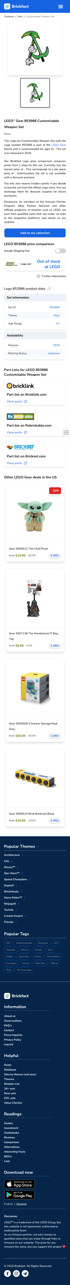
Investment (11, 1128)
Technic (9, 910)
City (6, 861)
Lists (7, 1161)
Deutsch (21, 1204)
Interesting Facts (14, 1152)
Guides (8, 1123)
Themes (9, 1079)
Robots (38, 956)
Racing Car (43, 943)
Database (10, 1070)
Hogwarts (10, 949)
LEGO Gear (58, 145)
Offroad (54, 963)
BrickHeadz (11, 891)
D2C (8, 943)
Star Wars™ (11, 873)
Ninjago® (10, 903)
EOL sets (9, 1098)
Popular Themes (19, 846)
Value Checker (13, 1103)
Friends (8, 922)
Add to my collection (35, 233)
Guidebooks (11, 1133)
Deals (7, 1065)
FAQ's (8, 1025)
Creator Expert (13, 916)
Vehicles (25, 949)
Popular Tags (16, 934)
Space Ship (24, 956)
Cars (50, 949)
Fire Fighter (11, 963)
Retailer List (11, 1084)
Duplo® (9, 885)
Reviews (9, 1137)
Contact (9, 1030)
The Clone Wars (24, 970)
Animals (38, 949)
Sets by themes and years (20, 1074)
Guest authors (13, 1021)
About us (9, 1016)
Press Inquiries (13, 1035)
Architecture (12, 855)
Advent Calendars (24, 943)
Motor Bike (40, 963)
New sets (10, 1093)
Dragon (9, 956)
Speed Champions (15, 879)
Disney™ (9, 867)
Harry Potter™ (13, 897)
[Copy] (49, 288)
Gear (57, 315)
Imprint (8, 1044)
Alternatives (12, 1147)
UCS (56, 943)
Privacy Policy (12, 1040)
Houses (25, 963)
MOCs (8, 1156)
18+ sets (9, 1088)
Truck (8, 970)
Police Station (53, 956)
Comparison (11, 1142)
